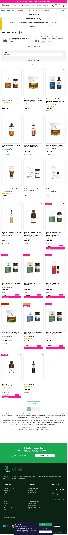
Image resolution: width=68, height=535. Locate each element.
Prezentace (6, 497)
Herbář (5, 492)
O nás (36, 5)
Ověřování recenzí (32, 505)
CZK (63, 6)
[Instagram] (56, 500)
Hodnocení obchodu (9, 512)
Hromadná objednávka (33, 494)
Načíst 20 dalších (33, 403)
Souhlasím (45, 524)
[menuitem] (3, 11)
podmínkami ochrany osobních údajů (40, 458)
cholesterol (47, 422)
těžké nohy (57, 422)
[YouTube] (63, 500)
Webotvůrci (63, 532)
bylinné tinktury (41, 424)
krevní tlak (41, 422)
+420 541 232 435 (59, 489)
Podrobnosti (25, 531)
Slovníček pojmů (8, 490)
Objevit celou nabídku (44, 1)
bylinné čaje (51, 424)
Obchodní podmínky (33, 488)
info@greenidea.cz (60, 494)
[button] (33, 54)
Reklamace (30, 497)
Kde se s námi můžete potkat (9, 514)
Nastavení (45, 532)
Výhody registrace (32, 499)
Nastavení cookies (32, 503)
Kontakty (45, 5)
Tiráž (5, 509)
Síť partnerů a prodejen (9, 517)
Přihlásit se (45, 455)
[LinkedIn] (59, 500)
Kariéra (5, 505)
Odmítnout (45, 528)
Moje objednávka (32, 492)
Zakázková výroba (8, 507)
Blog (40, 5)
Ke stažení (6, 499)
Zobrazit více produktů (33, 46)
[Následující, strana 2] (34, 409)
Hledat (22, 5)
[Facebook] (52, 500)
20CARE (61, 246)
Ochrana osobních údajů (33, 501)
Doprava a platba (29, 5)
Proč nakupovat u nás (9, 488)
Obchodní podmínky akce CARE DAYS (34, 508)
